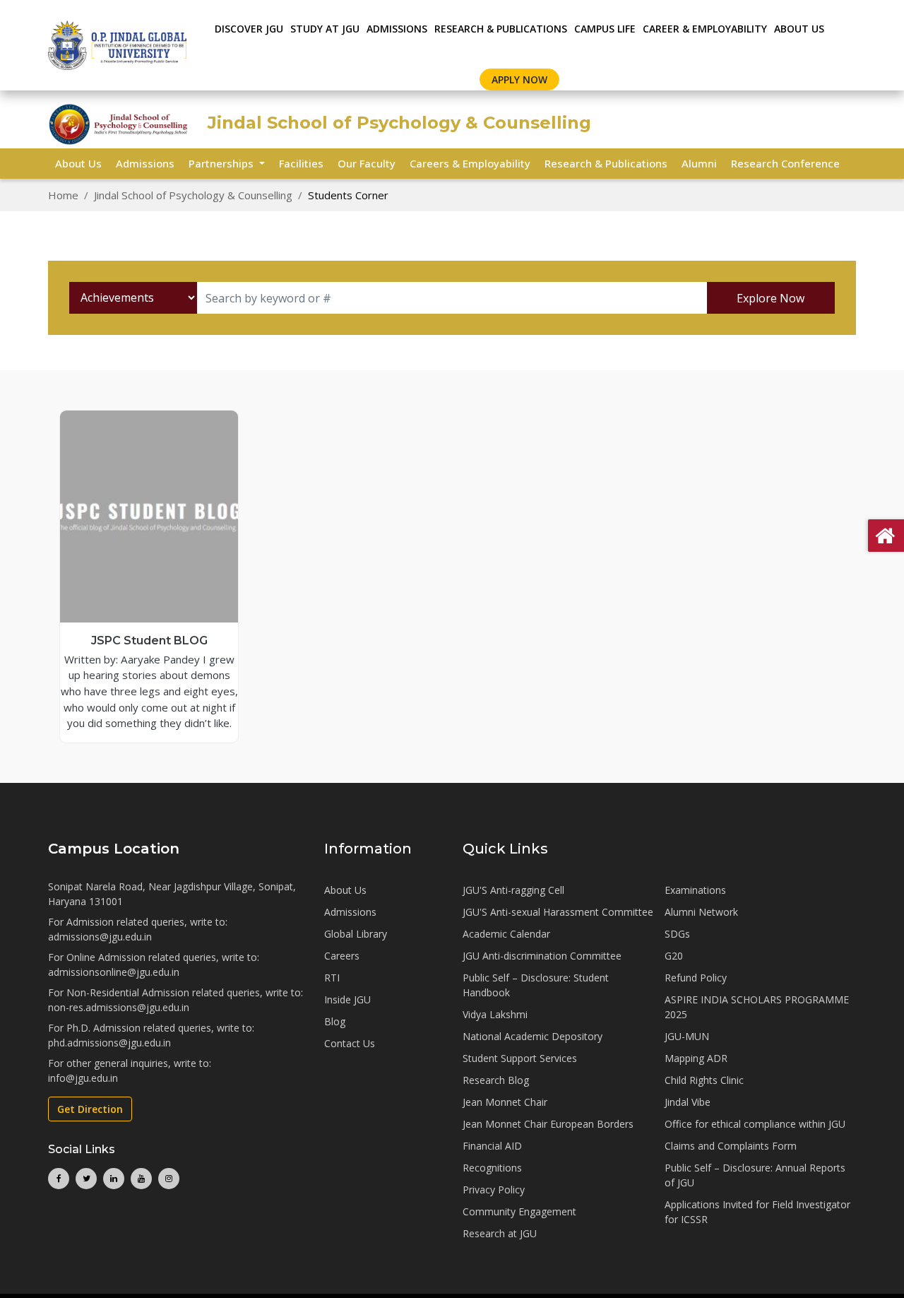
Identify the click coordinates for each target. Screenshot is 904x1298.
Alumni (699, 163)
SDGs (677, 933)
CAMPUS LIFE (605, 28)
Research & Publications (606, 163)
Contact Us (349, 1043)
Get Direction (90, 1109)
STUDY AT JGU (324, 28)
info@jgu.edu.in (83, 1078)
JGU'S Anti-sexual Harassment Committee (558, 912)
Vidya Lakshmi (495, 1014)
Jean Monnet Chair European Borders (548, 1124)
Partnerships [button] (222, 163)
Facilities (301, 163)
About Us (799, 28)
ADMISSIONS (397, 28)
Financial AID (492, 1145)
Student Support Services (520, 1058)
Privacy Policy (494, 1189)
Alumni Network (701, 912)
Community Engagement (519, 1211)
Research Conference (785, 163)
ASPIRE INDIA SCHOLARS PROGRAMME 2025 (757, 1007)
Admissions (145, 163)
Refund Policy (696, 977)
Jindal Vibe (687, 1102)
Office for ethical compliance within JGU (755, 1124)
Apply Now (519, 79)
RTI (332, 977)
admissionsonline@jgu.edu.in (113, 972)
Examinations (695, 890)
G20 (674, 955)
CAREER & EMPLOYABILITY (705, 28)
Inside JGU (347, 999)
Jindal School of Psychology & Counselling (193, 195)
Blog (334, 1021)
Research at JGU (500, 1233)
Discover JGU (249, 28)
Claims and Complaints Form (731, 1145)
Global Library (355, 933)
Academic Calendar (506, 933)
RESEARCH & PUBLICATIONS (500, 28)
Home (63, 195)
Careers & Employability (470, 163)
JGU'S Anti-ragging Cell (513, 890)
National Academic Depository (532, 1036)
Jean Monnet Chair (505, 1102)
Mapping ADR (696, 1058)
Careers (341, 955)
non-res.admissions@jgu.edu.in (118, 1007)
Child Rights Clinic (704, 1080)
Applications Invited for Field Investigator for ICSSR (757, 1212)
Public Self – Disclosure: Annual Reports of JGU (755, 1175)
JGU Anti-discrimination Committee (542, 955)
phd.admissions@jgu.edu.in (109, 1042)
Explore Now (770, 298)
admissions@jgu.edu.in (100, 936)
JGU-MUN (687, 1036)
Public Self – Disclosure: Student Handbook (536, 985)
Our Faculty (367, 163)
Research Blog (496, 1080)
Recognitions (492, 1167)
